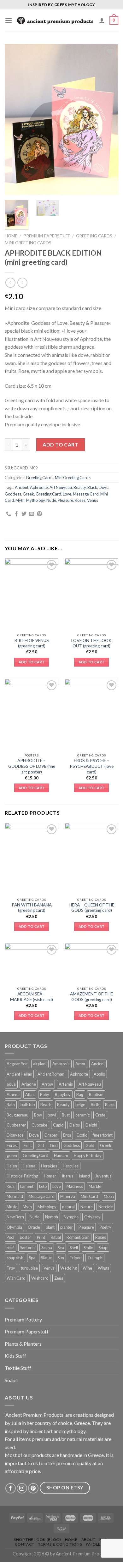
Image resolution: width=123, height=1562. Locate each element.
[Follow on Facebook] (10, 1488)
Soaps (11, 1380)
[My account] (102, 20)
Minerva (67, 1196)
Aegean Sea (17, 1063)
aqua (11, 1084)
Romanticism (78, 1237)
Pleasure (65, 500)
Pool (10, 1237)
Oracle (34, 1227)
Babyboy (63, 1094)
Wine (87, 1268)
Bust (66, 1114)
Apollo (99, 1074)
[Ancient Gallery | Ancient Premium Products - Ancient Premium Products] (55, 20)
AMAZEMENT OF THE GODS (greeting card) (91, 996)
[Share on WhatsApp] (8, 514)
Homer (50, 1175)
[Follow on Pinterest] (33, 1488)
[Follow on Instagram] (22, 1488)
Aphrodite (39, 487)
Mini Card (89, 1196)
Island (84, 1175)
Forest (12, 1145)
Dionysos (15, 1135)
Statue (46, 1257)
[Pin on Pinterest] (39, 514)
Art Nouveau (61, 487)
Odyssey (92, 1216)
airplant (40, 1063)
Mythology (35, 500)
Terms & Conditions (60, 1544)
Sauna (46, 1247)
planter (66, 1227)
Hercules (71, 1165)
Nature (86, 1206)
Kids (11, 1186)
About (88, 1539)
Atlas (29, 1094)
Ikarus (67, 1175)
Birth (95, 1104)
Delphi (91, 1124)
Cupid (58, 1124)
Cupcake (39, 1124)
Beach (45, 1104)
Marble (95, 1186)
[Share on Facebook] (16, 514)
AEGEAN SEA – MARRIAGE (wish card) (31, 996)
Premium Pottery (23, 1319)
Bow (38, 1114)
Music (12, 1206)
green (12, 1155)
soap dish (15, 1257)
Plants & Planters (23, 1344)
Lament (26, 1186)
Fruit (28, 1145)
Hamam (61, 1155)
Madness (75, 1186)
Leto (43, 1186)
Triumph (94, 1257)
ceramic (82, 1114)
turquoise (29, 1268)
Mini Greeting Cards (28, 242)
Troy (11, 1268)
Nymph (51, 1216)
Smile (88, 1247)
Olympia (14, 1227)
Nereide (105, 1206)
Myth (20, 500)
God (54, 1145)
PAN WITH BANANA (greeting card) (32, 907)
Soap (103, 1247)
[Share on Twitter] (23, 514)
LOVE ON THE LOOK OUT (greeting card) (91, 643)
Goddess (13, 493)
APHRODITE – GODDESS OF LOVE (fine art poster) (31, 766)
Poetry (105, 1227)
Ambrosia (61, 1063)
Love (67, 493)
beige (80, 1104)
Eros (67, 1135)
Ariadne (28, 1084)
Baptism (96, 1094)
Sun (61, 1257)
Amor (80, 1063)
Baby (44, 1094)
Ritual (56, 1237)
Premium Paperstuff (46, 235)
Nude (51, 500)
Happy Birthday (88, 1155)
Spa (32, 1257)
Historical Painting (22, 1175)
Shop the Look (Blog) (37, 1539)
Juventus (103, 1175)
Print (41, 1237)
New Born (15, 1216)
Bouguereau (17, 1114)
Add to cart (60, 444)
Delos (74, 1124)
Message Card (86, 493)
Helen (12, 1165)
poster (25, 1237)
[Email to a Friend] (31, 514)
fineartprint (103, 1135)
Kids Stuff (15, 1356)
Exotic (82, 1135)
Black (92, 487)
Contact (24, 1544)
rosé (11, 1247)
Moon (109, 1196)
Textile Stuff (18, 1368)
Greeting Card (48, 493)
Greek (28, 493)
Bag (79, 1094)
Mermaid (15, 1196)
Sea (61, 1247)
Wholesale (98, 1544)
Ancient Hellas (19, 1074)
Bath (11, 1104)
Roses (80, 500)
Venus (92, 500)
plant (50, 1227)
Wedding (68, 1268)
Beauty (79, 487)
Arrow (47, 1084)
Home (11, 235)
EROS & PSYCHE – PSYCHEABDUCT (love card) (92, 766)
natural (68, 1206)
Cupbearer (16, 1124)
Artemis (66, 1084)
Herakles (49, 1165)
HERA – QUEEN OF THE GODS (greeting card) (91, 907)
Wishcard (40, 1278)
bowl (52, 1114)
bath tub (27, 1104)
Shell (74, 1247)
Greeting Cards (94, 235)
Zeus (58, 1278)
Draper (50, 1135)
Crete (100, 1114)
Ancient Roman (51, 1074)
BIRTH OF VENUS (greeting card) (32, 643)
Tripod (76, 1257)
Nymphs (71, 1216)
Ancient (21, 487)
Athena (13, 1094)
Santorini (28, 1247)
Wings (103, 1268)
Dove (103, 487)
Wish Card (16, 1278)
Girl (41, 1145)
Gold (89, 1145)
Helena (29, 1165)
